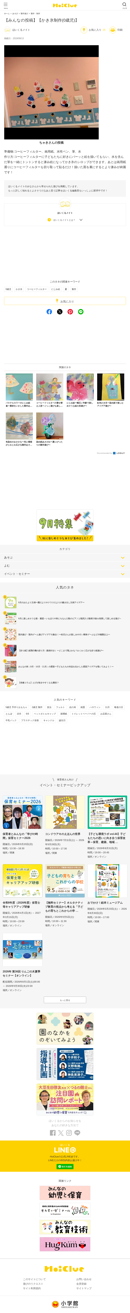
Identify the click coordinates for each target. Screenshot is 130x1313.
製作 (74, 289)
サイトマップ (84, 1288)
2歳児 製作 (37, 707)
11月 (107, 707)
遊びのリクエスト (33, 1283)
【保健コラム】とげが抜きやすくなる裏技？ (38, 682)
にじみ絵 (55, 289)
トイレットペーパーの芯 (84, 714)
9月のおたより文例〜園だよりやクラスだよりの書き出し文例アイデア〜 (51, 602)
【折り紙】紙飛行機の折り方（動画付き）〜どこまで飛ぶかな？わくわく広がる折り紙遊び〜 (61, 650)
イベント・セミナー (17, 573)
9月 (27, 714)
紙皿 (83, 707)
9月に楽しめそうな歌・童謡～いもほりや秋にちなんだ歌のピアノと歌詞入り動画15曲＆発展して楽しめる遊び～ (69, 618)
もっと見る (65, 1000)
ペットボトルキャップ (45, 714)
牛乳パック (11, 720)
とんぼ (9, 714)
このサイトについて (34, 1279)
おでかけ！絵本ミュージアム (105, 902)
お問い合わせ (84, 1279)
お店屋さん (105, 714)
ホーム (7, 13)
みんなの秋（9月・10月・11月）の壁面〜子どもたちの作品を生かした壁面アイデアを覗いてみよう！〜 (66, 666)
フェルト (60, 707)
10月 (19, 714)
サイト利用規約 (32, 1288)
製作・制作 (35, 13)
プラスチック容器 (30, 720)
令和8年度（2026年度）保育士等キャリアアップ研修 (21, 904)
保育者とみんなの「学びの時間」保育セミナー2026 (20, 836)
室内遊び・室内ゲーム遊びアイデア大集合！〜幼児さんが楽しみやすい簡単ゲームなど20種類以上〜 (64, 634)
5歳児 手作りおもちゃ (16, 707)
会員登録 (81, 1283)
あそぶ (8, 557)
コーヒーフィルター (37, 289)
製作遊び (24, 13)
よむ (7, 565)
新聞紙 (63, 714)
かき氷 (19, 289)
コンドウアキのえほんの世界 (62, 834)
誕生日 (62, 720)
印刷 (120, 29)
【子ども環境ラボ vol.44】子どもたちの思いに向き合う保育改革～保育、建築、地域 (107, 838)
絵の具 (72, 707)
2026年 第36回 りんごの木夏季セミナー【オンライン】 (21, 973)
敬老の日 (118, 707)
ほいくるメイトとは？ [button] (64, 220)
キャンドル (48, 720)
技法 (49, 707)
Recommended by (105, 453)
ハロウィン (95, 707)
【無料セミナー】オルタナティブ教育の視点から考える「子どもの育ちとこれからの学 (64, 906)
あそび (15, 13)
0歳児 (8, 289)
